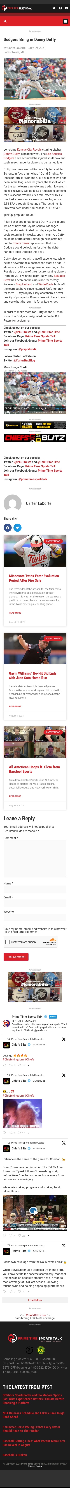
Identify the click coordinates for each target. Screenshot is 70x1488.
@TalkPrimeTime (49, 332)
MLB (23, 52)
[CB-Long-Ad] (35, 440)
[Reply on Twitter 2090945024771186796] (5, 1065)
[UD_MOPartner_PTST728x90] (35, 428)
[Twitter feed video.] (22, 1113)
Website (9, 911)
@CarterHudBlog (24, 360)
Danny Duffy (12, 154)
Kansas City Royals (29, 149)
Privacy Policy (35, 1466)
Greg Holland (24, 284)
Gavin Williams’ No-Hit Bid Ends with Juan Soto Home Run (33, 675)
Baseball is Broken (15, 1455)
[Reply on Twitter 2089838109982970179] (5, 1291)
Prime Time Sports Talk (40, 336)
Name (8, 883)
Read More (15, 613)
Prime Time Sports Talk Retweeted (27, 1039)
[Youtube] (66, 8)
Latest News (11, 52)
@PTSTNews (22, 332)
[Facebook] (60, 8)
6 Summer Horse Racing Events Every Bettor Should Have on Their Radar (31, 1429)
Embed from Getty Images (15, 371)
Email (8, 897)
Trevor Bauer (21, 243)
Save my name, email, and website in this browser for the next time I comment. (35, 930)
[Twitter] (53, 8)
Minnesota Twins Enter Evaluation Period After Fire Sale (34, 578)
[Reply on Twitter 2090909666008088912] (5, 1235)
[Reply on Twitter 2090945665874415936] (5, 1133)
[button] (65, 21)
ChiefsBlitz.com (36, 1315)
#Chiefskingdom (13, 1059)
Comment (11, 838)
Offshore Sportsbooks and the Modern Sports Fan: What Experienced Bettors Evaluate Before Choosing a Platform (33, 1399)
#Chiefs (29, 1059)
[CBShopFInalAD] (35, 141)
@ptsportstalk (27, 349)
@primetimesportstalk (32, 479)
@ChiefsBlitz (39, 1044)
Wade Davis (45, 284)
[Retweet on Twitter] (8, 1039)
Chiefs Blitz (19, 1044)
